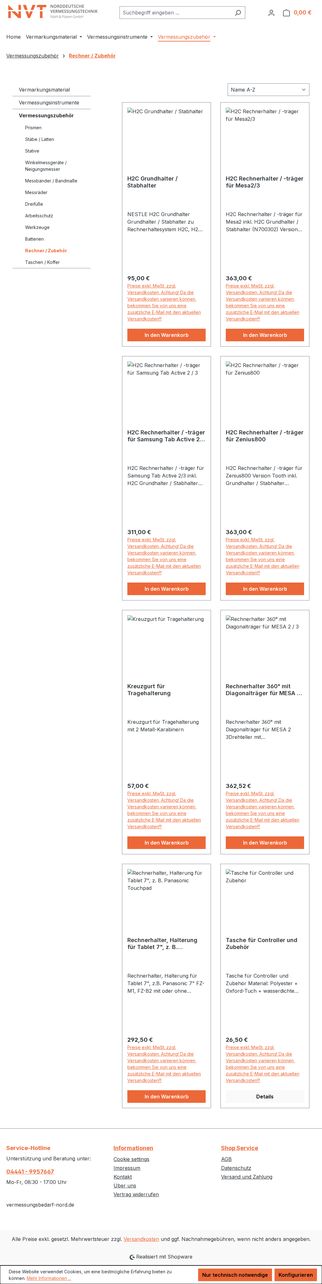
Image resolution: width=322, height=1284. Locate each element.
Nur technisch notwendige (235, 1275)
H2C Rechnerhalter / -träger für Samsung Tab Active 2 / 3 (166, 436)
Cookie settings (131, 1159)
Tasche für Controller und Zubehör (261, 943)
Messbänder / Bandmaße (51, 180)
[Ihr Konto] (271, 12)
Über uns (125, 1185)
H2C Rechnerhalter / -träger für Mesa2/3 (264, 182)
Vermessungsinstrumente (49, 102)
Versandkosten (141, 1239)
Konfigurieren (296, 1275)
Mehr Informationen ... (49, 1278)
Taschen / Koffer (42, 262)
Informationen (133, 1148)
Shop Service (239, 1148)
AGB (226, 1159)
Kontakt (123, 1177)
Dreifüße (34, 204)
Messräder (36, 192)
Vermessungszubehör (46, 115)
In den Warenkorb (167, 335)
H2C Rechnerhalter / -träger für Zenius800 (264, 436)
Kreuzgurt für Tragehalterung (149, 689)
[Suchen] (237, 12)
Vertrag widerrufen (136, 1194)
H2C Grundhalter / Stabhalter (152, 182)
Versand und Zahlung (246, 1177)
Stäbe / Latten (39, 139)
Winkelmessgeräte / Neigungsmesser (46, 166)
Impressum (127, 1168)
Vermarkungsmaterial (44, 90)
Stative (32, 151)
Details (265, 1096)
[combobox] (175, 12)
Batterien (34, 239)
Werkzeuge (37, 227)
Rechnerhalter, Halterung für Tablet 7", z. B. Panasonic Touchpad (162, 944)
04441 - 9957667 (30, 1171)
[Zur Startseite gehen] (53, 11)
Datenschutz (236, 1168)
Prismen (33, 127)
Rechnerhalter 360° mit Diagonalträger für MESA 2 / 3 (265, 690)
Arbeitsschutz (39, 215)
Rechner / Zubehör (46, 250)
